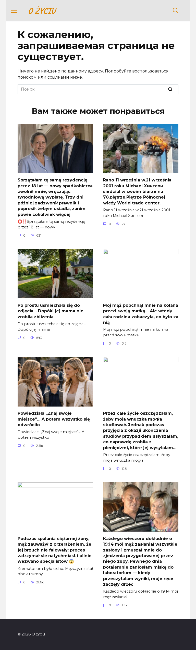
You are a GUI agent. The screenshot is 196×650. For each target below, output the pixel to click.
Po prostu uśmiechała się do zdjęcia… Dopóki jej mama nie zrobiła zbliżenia (50, 311)
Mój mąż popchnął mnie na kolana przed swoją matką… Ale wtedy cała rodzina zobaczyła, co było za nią (140, 314)
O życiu (41, 10)
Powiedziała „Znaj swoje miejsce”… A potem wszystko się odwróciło (54, 419)
